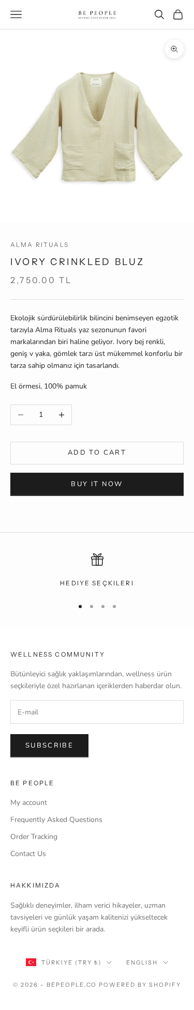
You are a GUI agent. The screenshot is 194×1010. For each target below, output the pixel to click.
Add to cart (97, 452)
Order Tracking (33, 837)
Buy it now (97, 484)
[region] (97, 570)
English (142, 962)
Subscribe (49, 745)
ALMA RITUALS (39, 244)
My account (28, 802)
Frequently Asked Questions (56, 820)
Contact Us (28, 854)
